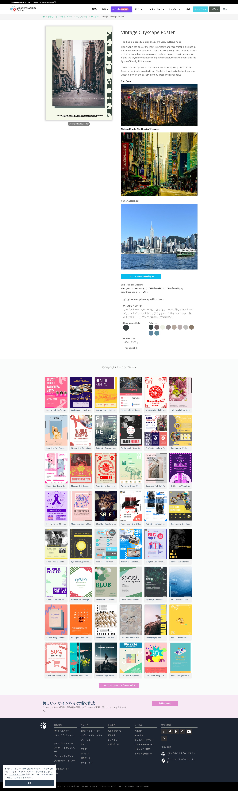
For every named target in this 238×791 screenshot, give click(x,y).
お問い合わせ (113, 744)
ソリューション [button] (156, 9)
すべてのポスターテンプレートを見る (119, 685)
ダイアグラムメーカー (63, 743)
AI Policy (139, 735)
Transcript (129, 347)
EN (140, 292)
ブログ (84, 749)
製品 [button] (94, 9)
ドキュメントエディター (64, 756)
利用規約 (138, 730)
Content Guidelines (144, 744)
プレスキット (113, 739)
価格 (188, 9)
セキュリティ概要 (142, 749)
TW (143, 292)
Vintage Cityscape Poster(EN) (134, 288)
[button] (104, 9)
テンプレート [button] (174, 9)
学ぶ (83, 744)
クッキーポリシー (16, 774)
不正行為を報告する (143, 753)
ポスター (95, 16)
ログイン (214, 9)
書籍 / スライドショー (90, 730)
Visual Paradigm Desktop (43, 2)
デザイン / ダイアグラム (91, 735)
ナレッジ (85, 753)
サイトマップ (86, 762)
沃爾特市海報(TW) (157, 288)
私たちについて (114, 730)
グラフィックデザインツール (60, 16)
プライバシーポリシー (144, 739)
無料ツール (85, 758)
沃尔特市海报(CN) (175, 288)
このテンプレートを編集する (141, 276)
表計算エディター (61, 768)
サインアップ (200, 9)
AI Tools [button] (120, 9)
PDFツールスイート (62, 730)
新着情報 (111, 735)
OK (29, 783)
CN (146, 292)
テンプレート (82, 16)
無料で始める (165, 703)
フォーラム (85, 739)
